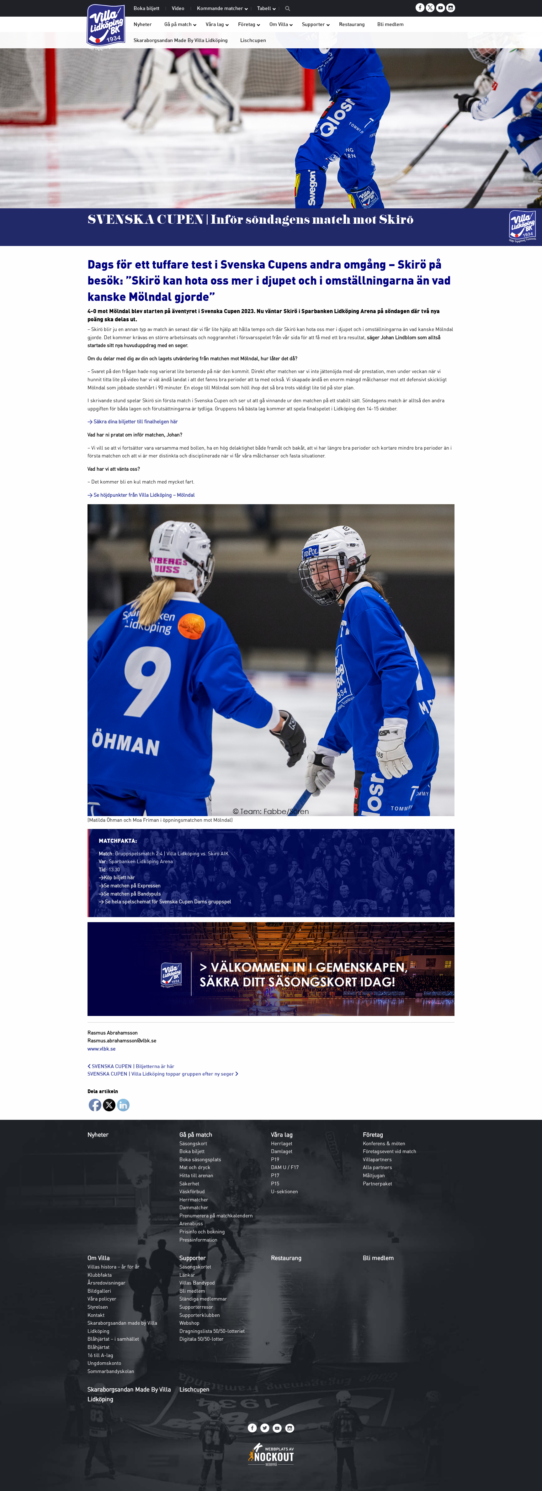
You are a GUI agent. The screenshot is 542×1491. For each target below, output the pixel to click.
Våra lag (282, 1134)
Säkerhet (189, 1183)
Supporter (192, 1258)
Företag (373, 1134)
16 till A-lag (100, 1355)
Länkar (187, 1275)
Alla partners (377, 1167)
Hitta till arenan (196, 1175)
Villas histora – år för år (114, 1267)
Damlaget (281, 1151)
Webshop (189, 1323)
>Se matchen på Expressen (130, 885)
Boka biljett (192, 1151)
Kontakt (96, 1315)
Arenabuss (191, 1223)
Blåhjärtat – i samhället (113, 1339)
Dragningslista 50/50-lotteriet (212, 1331)
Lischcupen (194, 1389)
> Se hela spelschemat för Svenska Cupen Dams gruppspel (165, 901)
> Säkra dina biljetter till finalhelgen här (133, 421)
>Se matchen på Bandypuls (130, 893)
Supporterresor (196, 1307)
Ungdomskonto (104, 1363)
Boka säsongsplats (200, 1159)
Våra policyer (102, 1299)
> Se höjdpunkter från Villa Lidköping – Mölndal (141, 495)
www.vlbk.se (101, 1048)
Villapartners (377, 1159)
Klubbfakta (100, 1275)
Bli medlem (192, 1291)
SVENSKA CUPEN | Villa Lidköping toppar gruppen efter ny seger (161, 1074)
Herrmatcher (193, 1199)
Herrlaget (281, 1143)
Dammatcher (193, 1207)
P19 (275, 1159)
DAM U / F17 (285, 1167)
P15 (275, 1183)
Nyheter (98, 1134)
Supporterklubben (199, 1315)
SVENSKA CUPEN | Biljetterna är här (132, 1066)
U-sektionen (284, 1191)
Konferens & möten (384, 1143)
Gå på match (195, 1134)
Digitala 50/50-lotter (201, 1339)
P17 (275, 1175)
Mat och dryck (194, 1167)
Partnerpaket (377, 1183)
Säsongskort (193, 1143)
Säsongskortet (195, 1267)
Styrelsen (98, 1307)
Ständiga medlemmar (203, 1299)
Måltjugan (374, 1175)
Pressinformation (198, 1240)
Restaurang (286, 1258)
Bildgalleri (99, 1291)
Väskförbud (192, 1191)
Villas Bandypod (197, 1283)
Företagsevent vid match (389, 1151)
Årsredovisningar (106, 1283)
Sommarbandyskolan (111, 1371)
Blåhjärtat (98, 1347)
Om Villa (99, 1258)
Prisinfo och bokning (202, 1231)
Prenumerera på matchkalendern (216, 1215)
